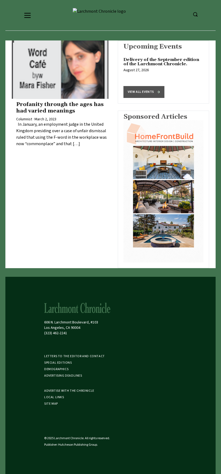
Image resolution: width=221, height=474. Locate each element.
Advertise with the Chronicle (69, 390)
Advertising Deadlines (63, 375)
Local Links (54, 397)
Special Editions (58, 362)
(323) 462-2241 (55, 333)
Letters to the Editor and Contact (74, 356)
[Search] (195, 14)
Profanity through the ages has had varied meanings (60, 107)
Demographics (56, 369)
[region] (163, 72)
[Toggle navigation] (27, 15)
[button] (143, 92)
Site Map (51, 403)
